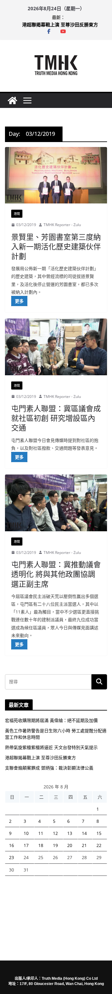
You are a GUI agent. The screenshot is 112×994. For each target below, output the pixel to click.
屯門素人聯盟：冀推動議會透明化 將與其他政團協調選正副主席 (56, 574)
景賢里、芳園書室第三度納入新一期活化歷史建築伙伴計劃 (56, 246)
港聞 (17, 214)
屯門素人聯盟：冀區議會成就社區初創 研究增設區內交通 (56, 418)
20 (69, 845)
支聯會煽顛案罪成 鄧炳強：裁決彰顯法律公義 (49, 768)
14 (84, 833)
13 (69, 833)
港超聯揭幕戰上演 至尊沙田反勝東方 (60, 24)
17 (26, 845)
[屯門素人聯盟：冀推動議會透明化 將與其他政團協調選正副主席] (56, 503)
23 (11, 857)
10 (26, 833)
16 (11, 845)
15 (98, 833)
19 (55, 845)
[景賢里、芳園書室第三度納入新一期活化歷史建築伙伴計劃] (56, 175)
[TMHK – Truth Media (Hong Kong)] (12, 100)
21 (84, 845)
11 (40, 833)
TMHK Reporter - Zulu (62, 224)
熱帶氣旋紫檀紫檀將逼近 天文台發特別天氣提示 (51, 747)
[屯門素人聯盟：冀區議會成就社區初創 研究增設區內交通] (56, 347)
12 (55, 833)
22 (98, 845)
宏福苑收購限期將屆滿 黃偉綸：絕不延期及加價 (51, 720)
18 (40, 845)
